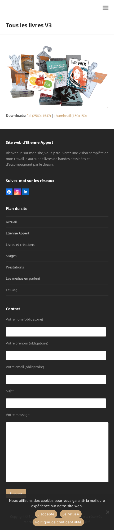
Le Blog (11, 289)
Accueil (11, 222)
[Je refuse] (107, 512)
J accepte (46, 514)
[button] (105, 8)
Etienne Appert (17, 233)
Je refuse (71, 514)
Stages (11, 255)
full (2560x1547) (39, 115)
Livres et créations (20, 244)
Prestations (15, 267)
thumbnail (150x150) (70, 115)
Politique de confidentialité (58, 522)
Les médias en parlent (23, 278)
